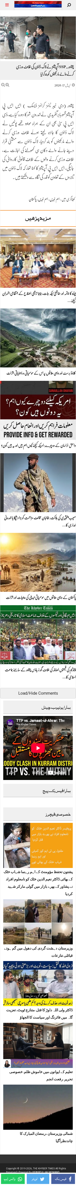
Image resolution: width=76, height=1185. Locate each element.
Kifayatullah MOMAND (46, 1172)
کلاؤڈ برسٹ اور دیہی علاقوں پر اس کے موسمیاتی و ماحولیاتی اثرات (41, 373)
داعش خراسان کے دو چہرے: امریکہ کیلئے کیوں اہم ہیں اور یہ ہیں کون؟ (38, 445)
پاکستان (32, 199)
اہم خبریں (54, 199)
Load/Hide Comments (38, 693)
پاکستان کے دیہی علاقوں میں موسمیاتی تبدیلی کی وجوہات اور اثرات (41, 597)
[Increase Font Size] (7, 85)
